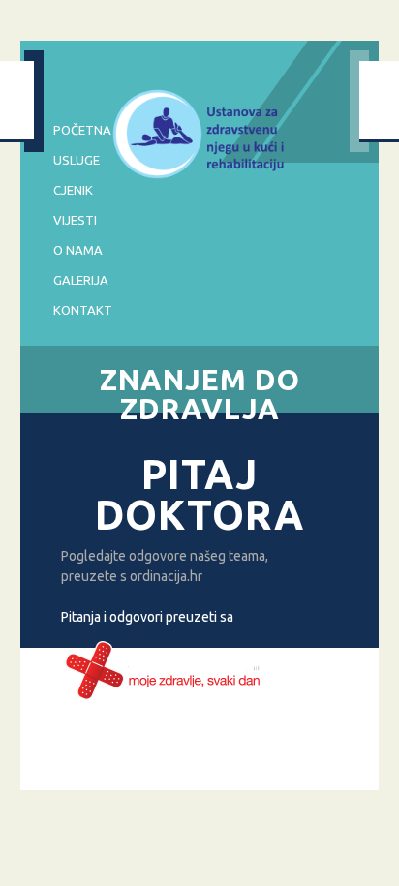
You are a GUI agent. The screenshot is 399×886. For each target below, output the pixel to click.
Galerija (80, 280)
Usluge (76, 160)
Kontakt (82, 310)
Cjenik (73, 190)
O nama (78, 250)
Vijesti (75, 220)
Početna (82, 130)
